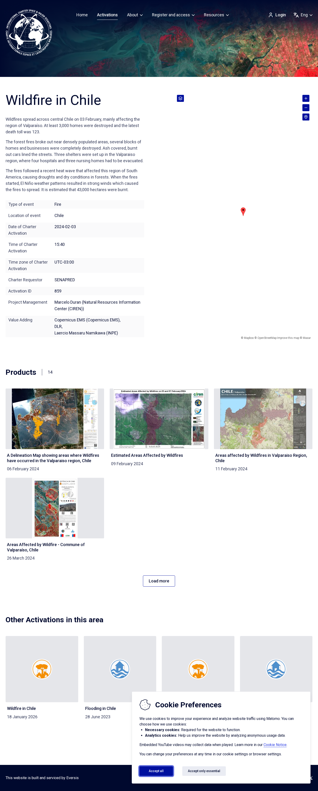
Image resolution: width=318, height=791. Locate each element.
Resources (214, 14)
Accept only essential (204, 771)
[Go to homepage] (29, 32)
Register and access (171, 14)
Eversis (72, 778)
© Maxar (305, 338)
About (132, 14)
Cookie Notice (275, 745)
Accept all (156, 771)
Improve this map (288, 338)
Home (82, 14)
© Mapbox (247, 338)
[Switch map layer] (180, 98)
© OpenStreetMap (265, 338)
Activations (107, 14)
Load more (159, 580)
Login (280, 14)
